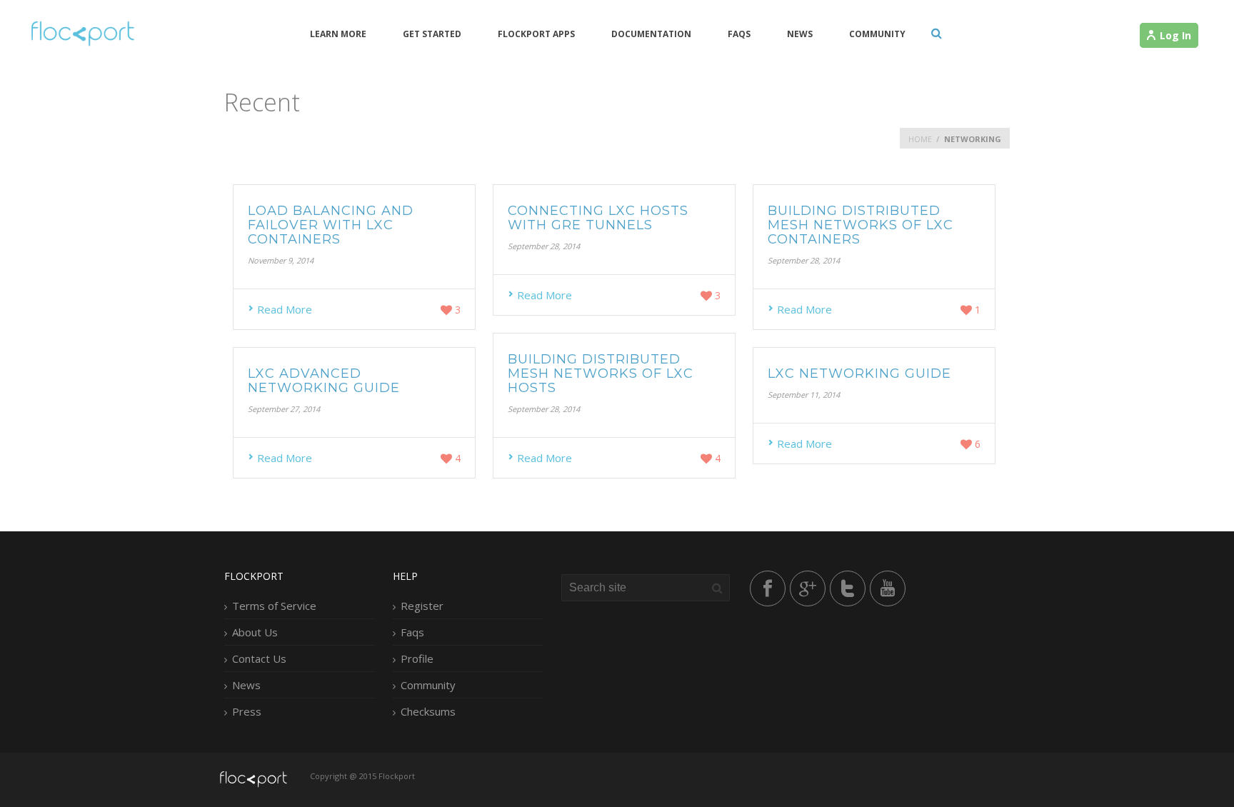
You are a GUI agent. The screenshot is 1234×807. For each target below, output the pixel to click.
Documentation (651, 34)
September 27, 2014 (284, 409)
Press (246, 711)
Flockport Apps (536, 34)
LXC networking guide (859, 373)
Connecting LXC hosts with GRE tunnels (598, 218)
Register (422, 605)
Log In (1175, 35)
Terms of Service (274, 605)
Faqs (739, 34)
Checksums (428, 711)
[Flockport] (80, 33)
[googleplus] (808, 588)
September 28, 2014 (544, 246)
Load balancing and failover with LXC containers (330, 225)
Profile (417, 658)
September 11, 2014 (804, 394)
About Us (255, 632)
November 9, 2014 (280, 260)
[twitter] (848, 588)
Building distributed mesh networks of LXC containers (860, 225)
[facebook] (768, 588)
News (800, 34)
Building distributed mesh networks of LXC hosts (600, 373)
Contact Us (259, 658)
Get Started (432, 34)
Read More (284, 309)
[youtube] (888, 588)
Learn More (338, 34)
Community (877, 34)
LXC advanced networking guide (324, 381)
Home (920, 139)
